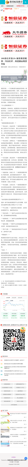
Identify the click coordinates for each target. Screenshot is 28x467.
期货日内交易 (7, 391)
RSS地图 (11, 462)
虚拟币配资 (20, 391)
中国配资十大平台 (20, 387)
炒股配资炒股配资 (7, 394)
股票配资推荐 (10, 6)
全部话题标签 (14, 404)
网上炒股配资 (20, 398)
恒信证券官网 (23, 10)
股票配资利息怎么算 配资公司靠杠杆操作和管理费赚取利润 (15, 367)
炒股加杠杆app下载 (20, 394)
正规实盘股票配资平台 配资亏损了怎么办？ (14, 371)
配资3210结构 (20, 401)
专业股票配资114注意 (7, 387)
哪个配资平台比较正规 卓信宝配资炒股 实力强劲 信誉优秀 (15, 374)
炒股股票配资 (7, 384)
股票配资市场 (20, 6)
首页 (2, 6)
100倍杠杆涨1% (22, 67)
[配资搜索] (25, 2)
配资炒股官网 (7, 401)
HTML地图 (16, 462)
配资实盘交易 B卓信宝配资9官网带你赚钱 (13, 363)
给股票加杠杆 (7, 398)
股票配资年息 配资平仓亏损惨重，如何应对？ (14, 360)
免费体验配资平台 (20, 384)
